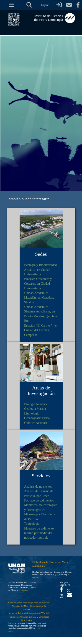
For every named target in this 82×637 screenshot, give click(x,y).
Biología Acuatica (35, 404)
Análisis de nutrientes (38, 486)
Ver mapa (24, 590)
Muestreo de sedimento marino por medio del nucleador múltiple (39, 533)
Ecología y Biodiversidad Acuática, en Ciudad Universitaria (40, 269)
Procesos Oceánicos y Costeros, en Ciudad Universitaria (38, 283)
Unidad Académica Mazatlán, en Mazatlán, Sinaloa (39, 297)
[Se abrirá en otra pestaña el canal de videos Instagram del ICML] (61, 595)
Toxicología (31, 523)
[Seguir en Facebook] (61, 590)
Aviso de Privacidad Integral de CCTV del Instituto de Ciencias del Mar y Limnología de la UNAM (29, 617)
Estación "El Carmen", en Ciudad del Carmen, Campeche (40, 330)
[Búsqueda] (29, 5)
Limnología (31, 413)
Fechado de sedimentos (39, 500)
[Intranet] (59, 5)
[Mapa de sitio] (10, 5)
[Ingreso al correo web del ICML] (69, 5)
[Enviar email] (69, 596)
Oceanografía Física (37, 418)
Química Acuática (35, 423)
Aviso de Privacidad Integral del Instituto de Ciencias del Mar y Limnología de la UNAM (28, 606)
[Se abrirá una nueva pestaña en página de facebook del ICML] (78, 5)
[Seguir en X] (68, 589)
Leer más (35, 577)
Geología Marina (35, 408)
